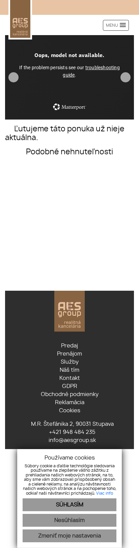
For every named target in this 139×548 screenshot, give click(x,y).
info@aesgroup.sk (71, 440)
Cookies (69, 410)
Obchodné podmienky (70, 394)
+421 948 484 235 (71, 432)
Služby (70, 362)
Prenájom (69, 354)
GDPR (69, 386)
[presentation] (13, 77)
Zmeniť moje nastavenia (69, 536)
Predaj (69, 345)
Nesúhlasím (69, 520)
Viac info (104, 493)
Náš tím (69, 370)
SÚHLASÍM (69, 504)
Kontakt (69, 378)
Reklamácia (69, 402)
